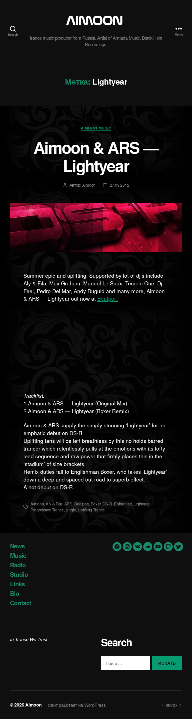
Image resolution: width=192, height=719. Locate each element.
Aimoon (89, 185)
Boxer (96, 504)
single (71, 510)
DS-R (107, 504)
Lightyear (141, 504)
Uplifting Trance (91, 510)
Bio (14, 593)
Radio (18, 565)
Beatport (107, 298)
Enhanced (123, 504)
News (17, 546)
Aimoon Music (96, 128)
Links (17, 584)
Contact (20, 603)
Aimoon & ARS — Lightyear (96, 156)
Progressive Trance (47, 510)
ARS (68, 504)
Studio (19, 574)
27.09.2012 (119, 185)
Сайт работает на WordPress (77, 705)
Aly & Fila (54, 504)
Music (18, 555)
